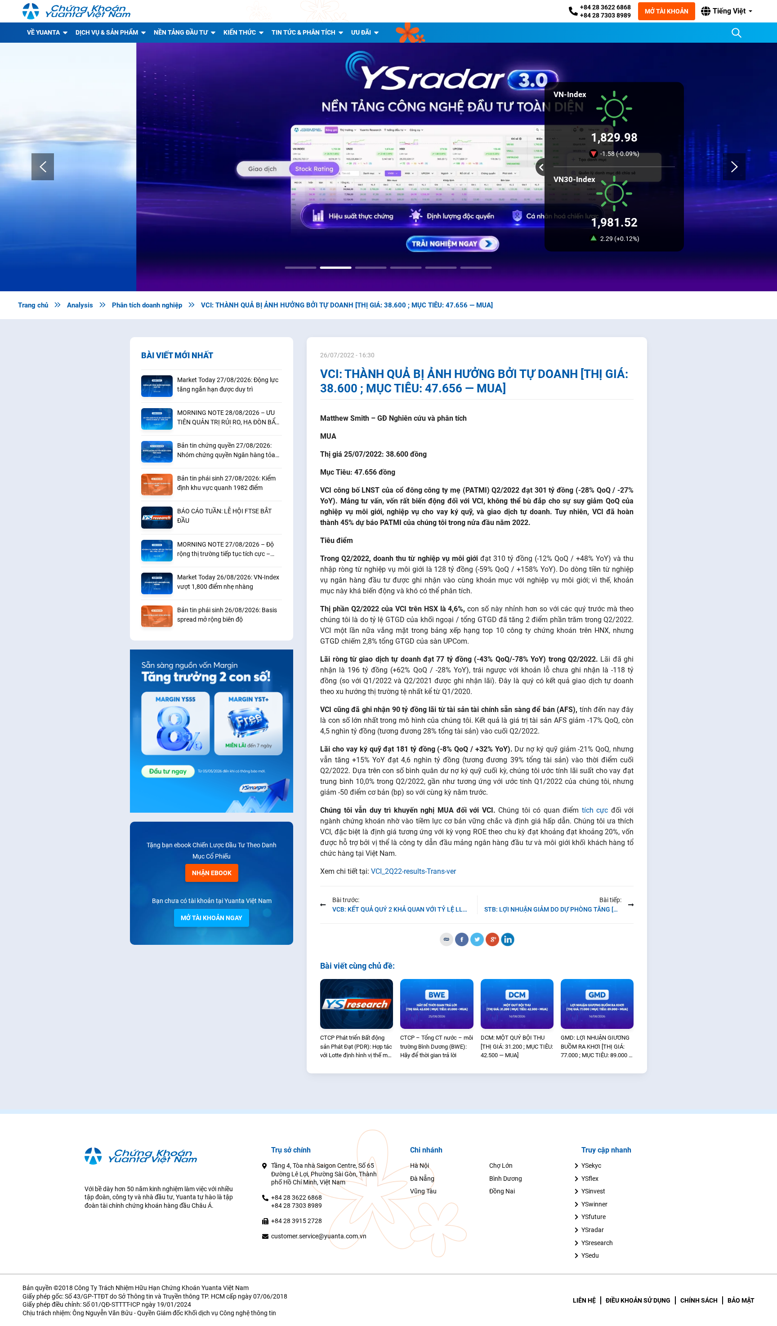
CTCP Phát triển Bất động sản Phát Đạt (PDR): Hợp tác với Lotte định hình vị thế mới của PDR (356, 1047)
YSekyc (591, 1165)
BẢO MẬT (741, 1300)
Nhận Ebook (212, 873)
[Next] (734, 166)
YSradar (592, 1229)
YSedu (590, 1255)
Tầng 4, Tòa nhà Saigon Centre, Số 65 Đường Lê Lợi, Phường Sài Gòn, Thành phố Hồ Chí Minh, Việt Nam (324, 1174)
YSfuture (593, 1216)
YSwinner (594, 1204)
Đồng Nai (502, 1191)
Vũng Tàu (423, 1191)
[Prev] (42, 166)
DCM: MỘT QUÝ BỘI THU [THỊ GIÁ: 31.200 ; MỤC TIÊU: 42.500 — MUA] (517, 1046)
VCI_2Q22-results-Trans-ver (413, 871)
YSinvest (593, 1191)
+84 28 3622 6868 (605, 7)
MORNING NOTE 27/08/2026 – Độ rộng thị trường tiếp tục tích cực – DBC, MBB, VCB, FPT (225, 550)
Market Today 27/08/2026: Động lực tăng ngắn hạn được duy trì (227, 384)
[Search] (737, 33)
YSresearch (597, 1242)
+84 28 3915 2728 (296, 1220)
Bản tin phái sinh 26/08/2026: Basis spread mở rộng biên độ (227, 614)
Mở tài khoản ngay (211, 917)
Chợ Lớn (501, 1165)
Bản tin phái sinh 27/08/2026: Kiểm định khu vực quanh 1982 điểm (226, 483)
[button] (727, 11)
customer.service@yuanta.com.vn (318, 1236)
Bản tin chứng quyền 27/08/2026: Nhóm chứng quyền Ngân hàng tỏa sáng (226, 451)
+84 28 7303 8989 (605, 15)
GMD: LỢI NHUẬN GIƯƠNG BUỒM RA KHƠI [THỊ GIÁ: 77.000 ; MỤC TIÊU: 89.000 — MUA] (597, 1047)
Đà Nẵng (422, 1178)
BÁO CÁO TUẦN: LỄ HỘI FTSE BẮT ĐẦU (224, 515)
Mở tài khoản (666, 11)
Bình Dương (505, 1178)
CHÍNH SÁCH (699, 1300)
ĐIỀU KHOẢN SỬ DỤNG (638, 1300)
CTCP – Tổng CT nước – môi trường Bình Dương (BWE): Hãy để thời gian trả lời (436, 1046)
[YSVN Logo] (76, 11)
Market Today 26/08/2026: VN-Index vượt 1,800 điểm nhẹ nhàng (228, 582)
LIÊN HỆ (584, 1300)
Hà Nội (419, 1165)
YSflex (589, 1178)
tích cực (595, 810)
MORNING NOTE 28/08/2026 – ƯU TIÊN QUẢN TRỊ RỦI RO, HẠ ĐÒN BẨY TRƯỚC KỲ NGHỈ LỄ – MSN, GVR (228, 418)
